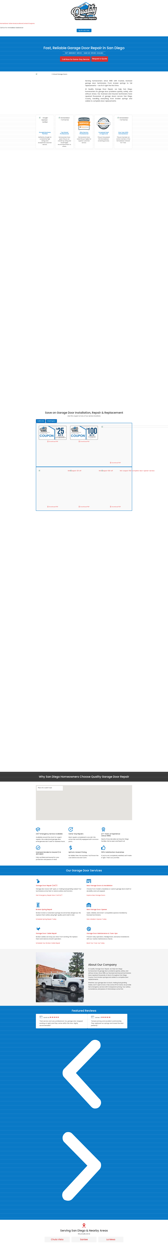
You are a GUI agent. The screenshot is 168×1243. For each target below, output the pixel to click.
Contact (25, 23)
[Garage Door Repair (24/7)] (38, 881)
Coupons (31, 23)
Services (13, 23)
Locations (19, 23)
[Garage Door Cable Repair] (38, 929)
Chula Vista (57, 1239)
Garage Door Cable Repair (46, 933)
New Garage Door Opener (97, 909)
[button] (81, 1074)
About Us (7, 23)
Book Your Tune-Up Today (96, 943)
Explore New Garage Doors (96, 895)
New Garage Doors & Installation (99, 885)
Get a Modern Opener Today (96, 919)
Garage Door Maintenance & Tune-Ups (102, 933)
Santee (84, 1239)
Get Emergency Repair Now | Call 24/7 (49, 895)
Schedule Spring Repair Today (46, 919)
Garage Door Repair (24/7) (46, 885)
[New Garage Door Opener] (89, 905)
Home (2, 23)
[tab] (40, 421)
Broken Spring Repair (44, 909)
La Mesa (110, 1239)
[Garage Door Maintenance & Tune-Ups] (89, 929)
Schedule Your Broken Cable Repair (48, 943)
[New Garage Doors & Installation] (89, 881)
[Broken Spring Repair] (38, 905)
